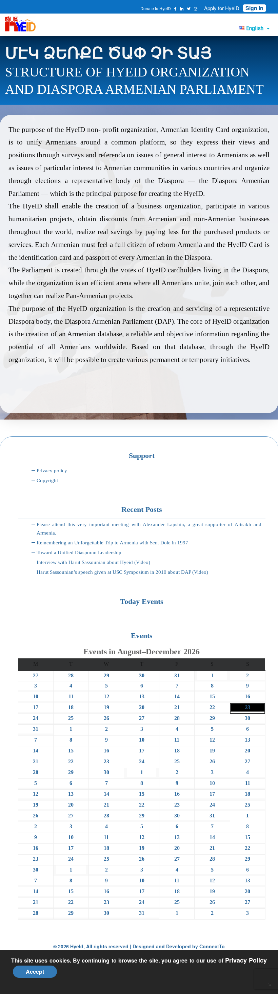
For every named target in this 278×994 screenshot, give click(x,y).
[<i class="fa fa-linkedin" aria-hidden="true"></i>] (181, 8)
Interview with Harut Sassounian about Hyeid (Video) (93, 562)
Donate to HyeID (155, 8)
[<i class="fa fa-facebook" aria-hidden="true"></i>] (175, 8)
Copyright (47, 480)
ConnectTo (212, 946)
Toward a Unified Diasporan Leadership (79, 552)
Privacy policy (52, 470)
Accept (35, 971)
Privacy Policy (246, 960)
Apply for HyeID (221, 8)
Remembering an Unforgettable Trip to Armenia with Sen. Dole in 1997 (112, 542)
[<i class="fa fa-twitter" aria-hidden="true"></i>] (188, 8)
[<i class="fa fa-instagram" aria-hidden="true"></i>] (195, 8)
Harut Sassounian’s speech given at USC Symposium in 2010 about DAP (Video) (122, 572)
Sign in (254, 8)
